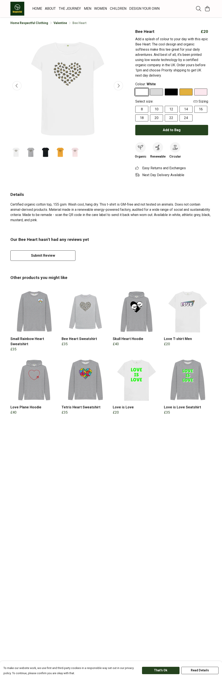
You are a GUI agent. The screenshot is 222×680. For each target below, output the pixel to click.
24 (186, 118)
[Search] (198, 8)
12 (171, 109)
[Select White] (141, 92)
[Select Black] (171, 92)
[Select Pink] (200, 92)
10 (156, 109)
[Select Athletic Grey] (156, 92)
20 (156, 118)
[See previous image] (17, 85)
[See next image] (118, 85)
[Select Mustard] (186, 92)
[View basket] (207, 8)
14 (186, 109)
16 (201, 109)
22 (171, 118)
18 (142, 118)
